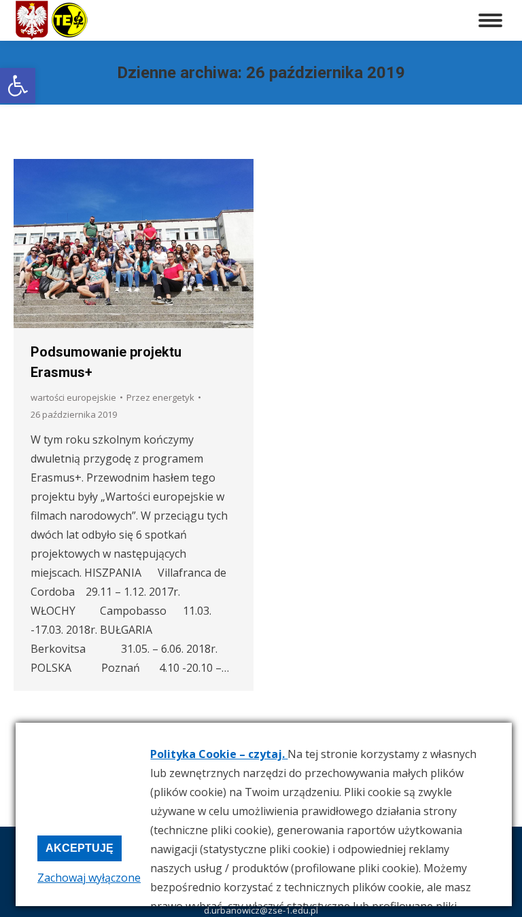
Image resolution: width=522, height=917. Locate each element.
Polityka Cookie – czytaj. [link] (219, 754)
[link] (17, 85)
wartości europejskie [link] (73, 397)
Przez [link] (160, 397)
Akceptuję (80, 848)
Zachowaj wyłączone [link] (89, 877)
